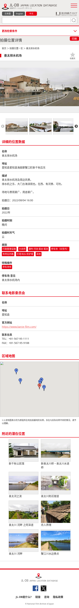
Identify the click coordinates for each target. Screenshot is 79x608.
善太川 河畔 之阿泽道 (21, 525)
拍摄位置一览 (16, 48)
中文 (31, 13)
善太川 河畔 (15, 553)
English (19, 13)
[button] (44, 388)
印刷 (74, 38)
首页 (4, 48)
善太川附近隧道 (50, 496)
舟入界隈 (46, 525)
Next (76, 126)
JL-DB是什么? (24, 597)
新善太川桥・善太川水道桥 (55, 465)
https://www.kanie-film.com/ (19, 326)
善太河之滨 (15, 496)
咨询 (46, 597)
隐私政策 (58, 597)
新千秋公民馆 (16, 463)
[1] (73, 20)
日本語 (8, 13)
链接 (37, 597)
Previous (3, 126)
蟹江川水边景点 (50, 553)
